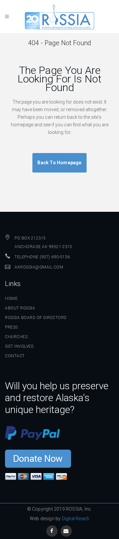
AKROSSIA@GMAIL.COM (39, 267)
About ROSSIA (20, 308)
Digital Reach (76, 518)
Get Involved (19, 346)
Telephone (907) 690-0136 (42, 257)
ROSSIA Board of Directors (35, 318)
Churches (16, 337)
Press (11, 327)
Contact (15, 356)
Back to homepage (59, 162)
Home (11, 299)
